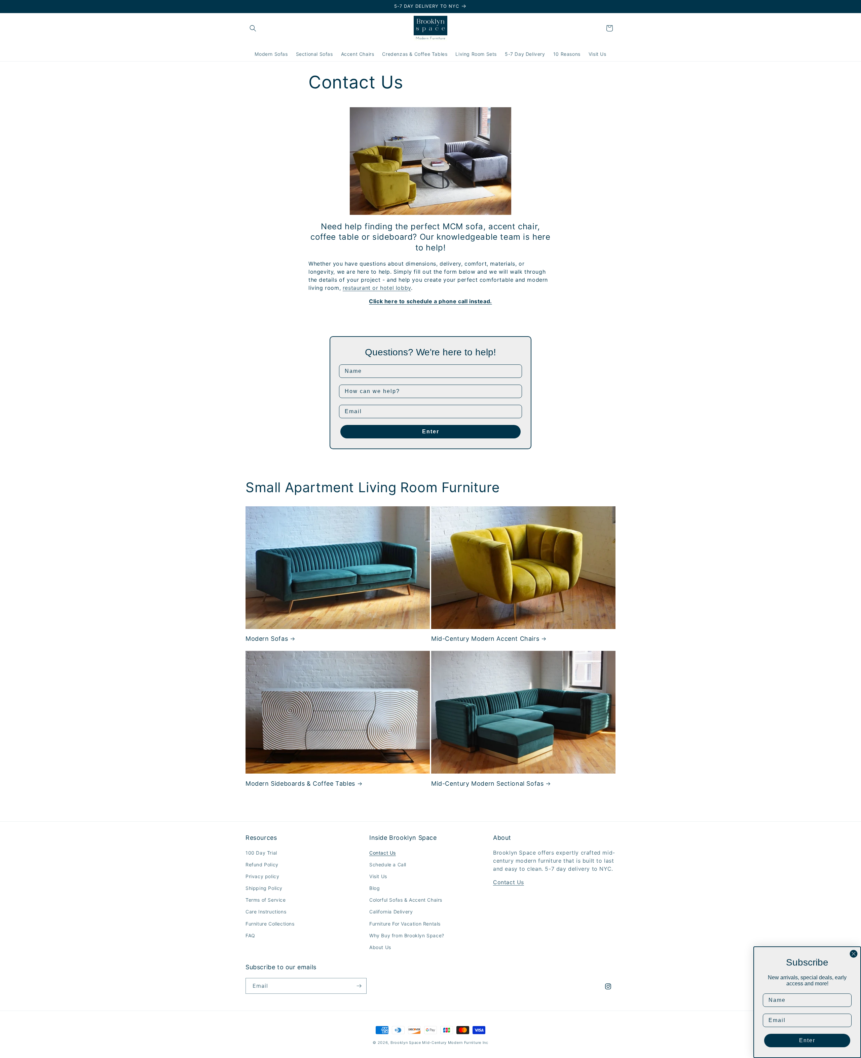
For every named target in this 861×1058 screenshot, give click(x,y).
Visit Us (378, 876)
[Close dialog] (854, 954)
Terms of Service (266, 900)
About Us (380, 947)
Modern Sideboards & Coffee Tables (300, 783)
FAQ (250, 935)
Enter (430, 431)
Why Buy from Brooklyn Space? (406, 935)
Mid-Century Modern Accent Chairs (485, 638)
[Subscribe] (358, 986)
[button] (253, 28)
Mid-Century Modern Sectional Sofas (487, 783)
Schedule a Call (387, 864)
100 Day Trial (261, 853)
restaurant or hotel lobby (377, 287)
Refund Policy (262, 864)
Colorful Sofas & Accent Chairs (405, 900)
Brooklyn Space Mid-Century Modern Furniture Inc (439, 1042)
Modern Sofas (267, 638)
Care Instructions (266, 911)
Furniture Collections (270, 924)
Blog (374, 888)
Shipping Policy (264, 888)
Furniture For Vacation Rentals (405, 924)
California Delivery (391, 911)
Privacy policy (262, 876)
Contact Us (382, 853)
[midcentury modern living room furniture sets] (430, 210)
